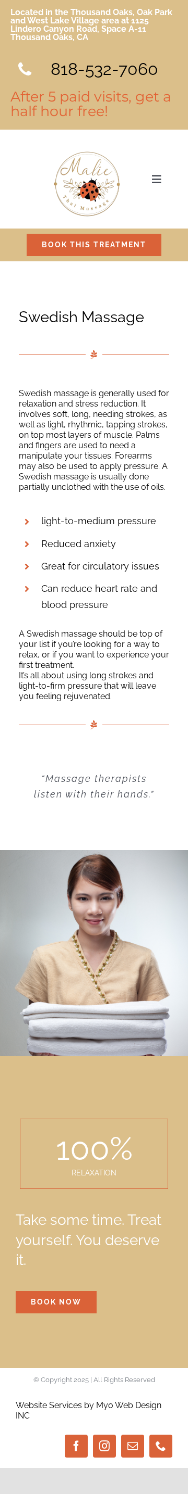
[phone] (160, 1446)
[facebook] (76, 1446)
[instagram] (104, 1446)
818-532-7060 (104, 69)
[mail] (132, 1446)
